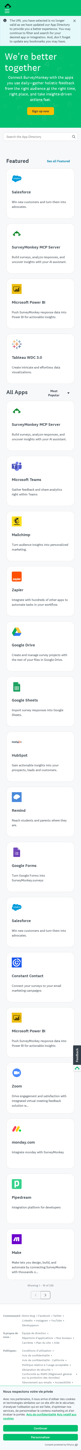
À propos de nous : (10, 1335)
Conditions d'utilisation (36, 1350)
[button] (76, 1058)
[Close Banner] (75, 20)
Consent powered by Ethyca (59, 1444)
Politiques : (10, 1351)
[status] (40, 31)
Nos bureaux (64, 1338)
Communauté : (12, 1316)
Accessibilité (63, 1382)
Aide (56, 1342)
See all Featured (58, 161)
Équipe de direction (34, 1333)
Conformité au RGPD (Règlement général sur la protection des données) (47, 1375)
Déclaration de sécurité (36, 1369)
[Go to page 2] (45, 1295)
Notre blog (28, 1316)
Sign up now (40, 111)
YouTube (56, 1320)
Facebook (44, 1316)
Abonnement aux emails (37, 1382)
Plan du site (43, 1342)
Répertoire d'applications (37, 1338)
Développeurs (30, 1325)
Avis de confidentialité (41, 1414)
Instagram (42, 1320)
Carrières (27, 1342)
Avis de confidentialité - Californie (43, 1360)
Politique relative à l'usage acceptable (45, 1365)
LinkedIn (27, 1320)
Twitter (57, 1316)
